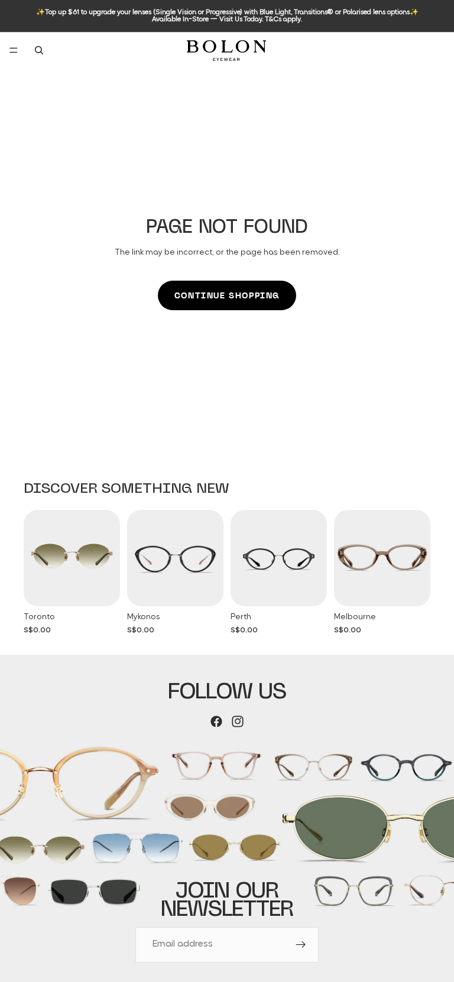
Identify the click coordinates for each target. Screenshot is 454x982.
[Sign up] (300, 944)
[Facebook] (216, 721)
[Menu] (13, 50)
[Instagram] (238, 721)
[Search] (39, 50)
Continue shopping (227, 295)
